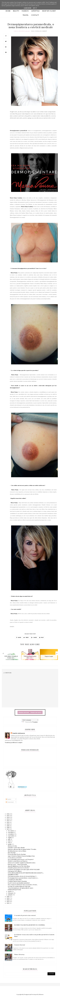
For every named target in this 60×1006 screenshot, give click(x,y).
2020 (8, 824)
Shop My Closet (49, 11)
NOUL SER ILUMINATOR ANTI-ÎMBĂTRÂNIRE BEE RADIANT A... (26, 873)
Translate (35, 722)
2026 (8, 814)
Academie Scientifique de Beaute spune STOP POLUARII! (24, 869)
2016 (8, 896)
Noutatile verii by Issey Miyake (16, 847)
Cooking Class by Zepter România (17, 881)
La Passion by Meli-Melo (15, 879)
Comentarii (10, 802)
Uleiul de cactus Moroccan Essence (18, 861)
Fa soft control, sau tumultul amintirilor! (19, 883)
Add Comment (43, 31)
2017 (8, 829)
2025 (8, 815)
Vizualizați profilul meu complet (13, 742)
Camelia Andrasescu (19, 31)
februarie (11, 893)
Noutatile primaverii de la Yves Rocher (18, 868)
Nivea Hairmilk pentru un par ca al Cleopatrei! (21, 859)
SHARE (19, 637)
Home (8, 11)
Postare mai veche (36, 712)
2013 (8, 901)
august (10, 837)
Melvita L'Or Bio (12, 846)
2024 (8, 817)
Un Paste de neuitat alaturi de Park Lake (19, 886)
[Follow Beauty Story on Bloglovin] (11, 788)
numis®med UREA (13, 874)
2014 (8, 900)
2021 (8, 822)
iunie (9, 841)
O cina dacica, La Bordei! (15, 857)
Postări (9, 799)
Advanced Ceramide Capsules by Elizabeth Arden (21, 863)
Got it (35, 8)
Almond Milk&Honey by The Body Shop (19, 866)
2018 (8, 827)
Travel (26, 15)
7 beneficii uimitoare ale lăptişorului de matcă (20, 888)
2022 (8, 820)
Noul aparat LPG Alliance (15, 871)
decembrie (11, 831)
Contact (35, 15)
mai (9, 842)
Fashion (25, 11)
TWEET (27, 637)
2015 (8, 898)
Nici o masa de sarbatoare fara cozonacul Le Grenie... (23, 884)
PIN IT (42, 637)
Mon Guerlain (12, 852)
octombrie (11, 834)
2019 (8, 826)
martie (10, 891)
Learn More (27, 8)
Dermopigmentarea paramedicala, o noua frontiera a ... (23, 878)
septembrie (11, 836)
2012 (8, 903)
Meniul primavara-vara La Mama (17, 851)
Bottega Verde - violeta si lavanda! (17, 864)
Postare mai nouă (24, 712)
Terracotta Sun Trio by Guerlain (17, 854)
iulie (9, 839)
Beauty (16, 11)
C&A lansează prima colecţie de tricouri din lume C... (22, 876)
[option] (11, 655)
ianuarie (10, 894)
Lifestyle (35, 11)
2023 (8, 819)
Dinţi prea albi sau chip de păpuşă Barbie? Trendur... (22, 849)
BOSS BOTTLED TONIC (14, 889)
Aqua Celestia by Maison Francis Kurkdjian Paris (21, 856)
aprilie (10, 844)
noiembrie (11, 832)
